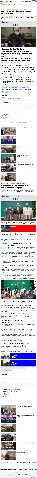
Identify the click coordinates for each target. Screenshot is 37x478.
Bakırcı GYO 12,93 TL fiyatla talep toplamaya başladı (25, 443)
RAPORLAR (23, 6)
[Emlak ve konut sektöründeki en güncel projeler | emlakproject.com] (5, 462)
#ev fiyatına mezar (5, 91)
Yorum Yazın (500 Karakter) (6, 102)
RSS (9, 474)
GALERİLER (24, 462)
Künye (21, 1)
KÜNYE (17, 462)
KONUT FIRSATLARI (12, 6)
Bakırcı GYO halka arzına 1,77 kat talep (23, 173)
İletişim (23, 1)
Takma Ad (3, 97)
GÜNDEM (2, 6)
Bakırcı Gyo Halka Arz (20, 469)
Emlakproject (4, 9)
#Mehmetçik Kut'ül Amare (13, 87)
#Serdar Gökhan (14, 89)
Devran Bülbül (6, 243)
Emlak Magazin (9, 9)
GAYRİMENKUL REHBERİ (30, 6)
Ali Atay (16, 239)
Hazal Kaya (11, 239)
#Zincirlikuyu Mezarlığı (6, 89)
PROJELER (6, 6)
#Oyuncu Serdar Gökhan (24, 87)
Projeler (8, 183)
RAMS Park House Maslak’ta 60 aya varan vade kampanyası (24, 156)
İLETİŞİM (20, 462)
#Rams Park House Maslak (6, 370)
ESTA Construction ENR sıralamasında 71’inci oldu (25, 164)
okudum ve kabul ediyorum (11, 389)
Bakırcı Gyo (14, 469)
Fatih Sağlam (26, 469)
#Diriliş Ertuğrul (4, 87)
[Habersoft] (33, 477)
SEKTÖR (18, 6)
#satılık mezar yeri (28, 89)
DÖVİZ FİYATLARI (34, 462)
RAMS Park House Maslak (25, 233)
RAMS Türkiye (4, 233)
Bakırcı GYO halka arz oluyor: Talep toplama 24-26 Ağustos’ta (25, 147)
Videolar (12, 1)
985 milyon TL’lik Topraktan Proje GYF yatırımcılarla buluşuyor (25, 137)
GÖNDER (34, 110)
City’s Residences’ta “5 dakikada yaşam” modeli (24, 127)
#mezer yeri (21, 89)
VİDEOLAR (28, 462)
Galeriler (15, 1)
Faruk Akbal (31, 469)
